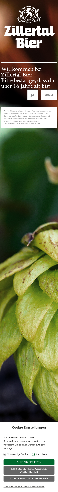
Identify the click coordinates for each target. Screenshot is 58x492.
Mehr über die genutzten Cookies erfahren (24, 486)
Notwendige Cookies (18, 454)
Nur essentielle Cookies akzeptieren (29, 470)
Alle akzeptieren (29, 462)
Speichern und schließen (29, 478)
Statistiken (41, 454)
